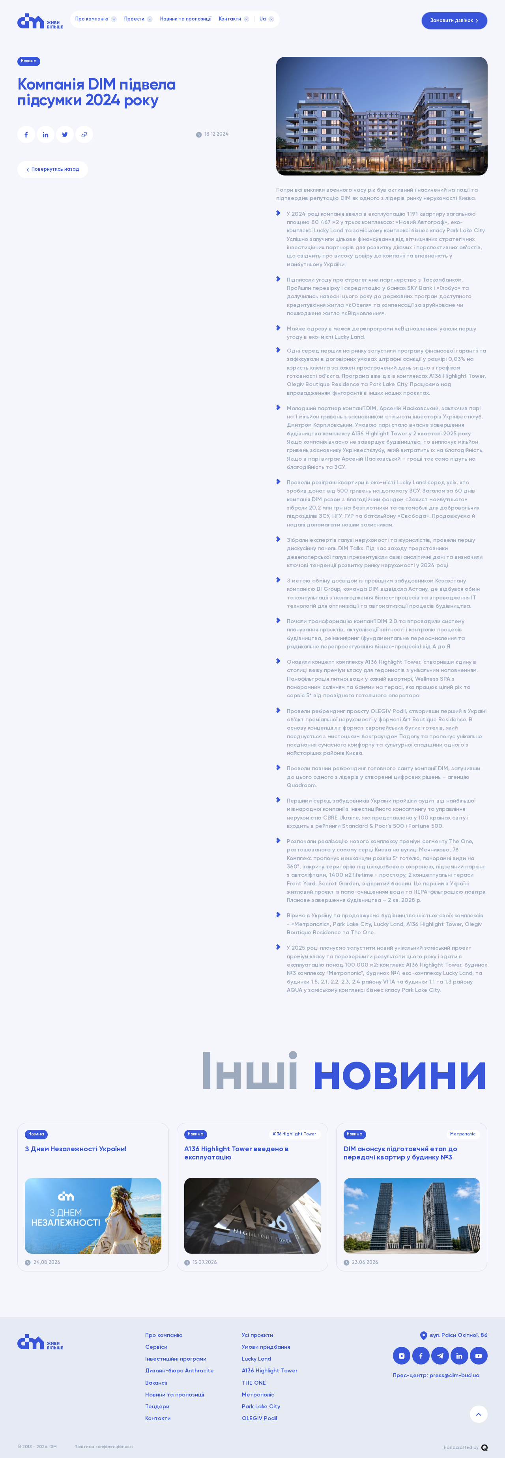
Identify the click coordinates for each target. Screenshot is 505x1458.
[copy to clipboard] (84, 134)
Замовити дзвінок (451, 20)
